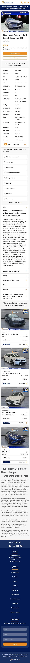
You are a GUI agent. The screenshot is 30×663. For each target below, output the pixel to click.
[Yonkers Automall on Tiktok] (20, 546)
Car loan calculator (15, 599)
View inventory (15, 572)
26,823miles (24, 375)
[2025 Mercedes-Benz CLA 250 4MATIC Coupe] (15, 398)
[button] (22, 2)
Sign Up (15, 644)
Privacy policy (15, 608)
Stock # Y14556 (6, 371)
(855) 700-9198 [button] (16, 561)
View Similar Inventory (15, 58)
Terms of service (15, 612)
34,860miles (24, 415)
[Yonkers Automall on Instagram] (17, 546)
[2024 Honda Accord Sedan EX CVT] (15, 319)
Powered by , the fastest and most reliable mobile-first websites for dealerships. (15, 655)
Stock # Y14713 (6, 410)
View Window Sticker (13, 144)
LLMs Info (15, 577)
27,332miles (24, 336)
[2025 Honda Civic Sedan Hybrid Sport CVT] (15, 358)
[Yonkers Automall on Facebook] (9, 546)
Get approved (15, 594)
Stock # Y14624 (6, 450)
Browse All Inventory (15, 53)
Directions (15, 603)
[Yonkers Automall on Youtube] (13, 546)
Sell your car (15, 590)
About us (15, 585)
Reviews (15, 581)
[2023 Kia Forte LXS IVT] (15, 437)
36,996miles (24, 454)
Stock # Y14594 (6, 332)
